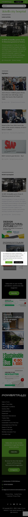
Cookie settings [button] (18, 262)
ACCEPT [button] (9, 262)
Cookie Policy (10, 259)
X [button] (24, 253)
